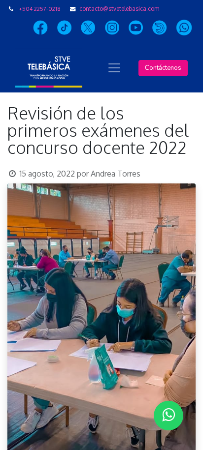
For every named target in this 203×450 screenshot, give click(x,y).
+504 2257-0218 (40, 8)
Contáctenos (163, 67)
